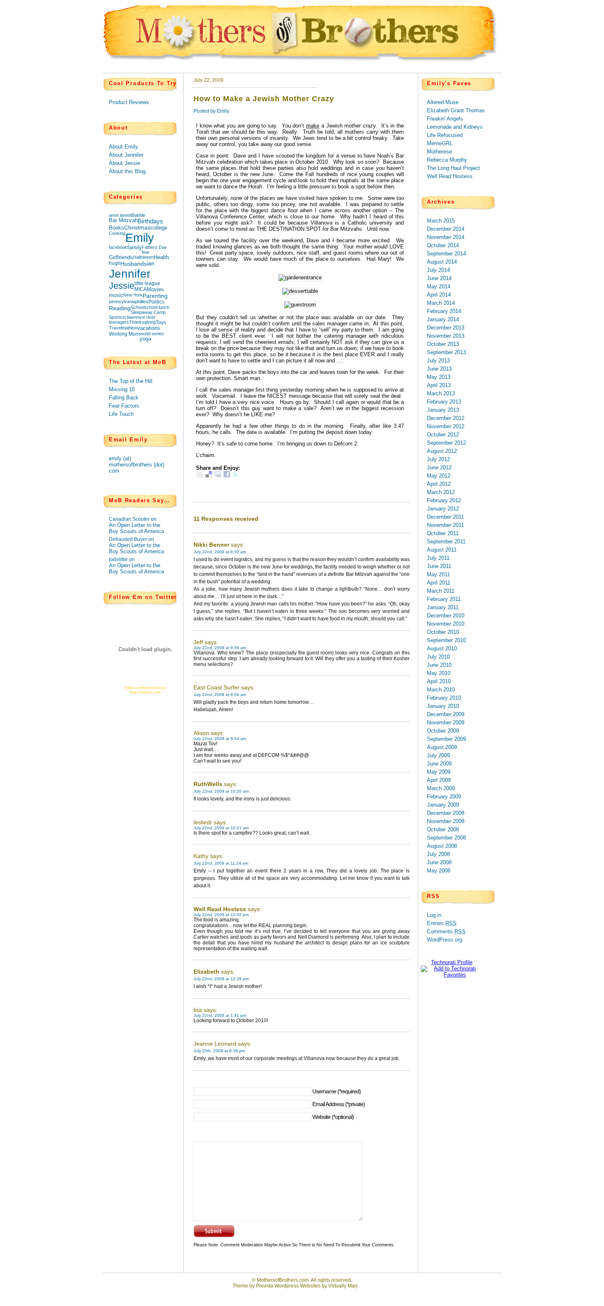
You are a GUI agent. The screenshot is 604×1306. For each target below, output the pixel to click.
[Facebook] (227, 476)
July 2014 (438, 270)
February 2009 (444, 796)
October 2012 (443, 434)
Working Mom (124, 334)
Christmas (137, 228)
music (116, 295)
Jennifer (129, 273)
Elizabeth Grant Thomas (456, 110)
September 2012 (446, 443)
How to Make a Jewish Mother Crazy (264, 99)
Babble (138, 215)
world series (152, 333)
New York (133, 294)
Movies (155, 289)
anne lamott (120, 215)
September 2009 (446, 739)
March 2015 (441, 221)
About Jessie (124, 163)
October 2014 (443, 245)
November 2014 (445, 237)
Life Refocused (445, 135)
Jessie (121, 286)
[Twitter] (236, 476)
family (134, 248)
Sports (115, 317)
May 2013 (438, 377)
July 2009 (438, 755)
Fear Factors (124, 406)
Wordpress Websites (297, 1286)
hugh (114, 263)
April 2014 (439, 295)
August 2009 (442, 747)
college (158, 228)
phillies (141, 301)
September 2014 (446, 254)
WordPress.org (444, 940)
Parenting (155, 295)
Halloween (143, 257)
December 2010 (445, 615)
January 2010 (443, 706)
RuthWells (208, 784)
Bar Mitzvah (123, 220)
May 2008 (438, 871)
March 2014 (441, 303)
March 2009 (441, 788)
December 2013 (445, 328)
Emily (139, 237)
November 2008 (445, 821)
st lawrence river (138, 317)
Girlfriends (121, 257)
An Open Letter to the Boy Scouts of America (136, 528)
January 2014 (443, 319)
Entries (441, 923)
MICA (140, 289)
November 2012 (445, 426)
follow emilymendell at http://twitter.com (145, 689)
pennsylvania (122, 301)
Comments (446, 931)
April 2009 (439, 780)
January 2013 (443, 410)
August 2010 (442, 648)
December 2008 (445, 813)
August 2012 (442, 451)
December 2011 (445, 517)
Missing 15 (122, 389)
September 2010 (446, 640)
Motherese (439, 151)
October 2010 (443, 632)
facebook (118, 247)
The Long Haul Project (453, 168)
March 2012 (441, 492)
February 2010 (444, 698)
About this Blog (127, 171)
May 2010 (438, 673)
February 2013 (444, 402)
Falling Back (123, 397)
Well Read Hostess (220, 909)
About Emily (123, 147)
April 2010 (439, 681)
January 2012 (443, 509)
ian (150, 263)
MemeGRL (439, 143)
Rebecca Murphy (447, 160)
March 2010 (441, 690)
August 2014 (442, 262)
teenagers (119, 322)
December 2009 (445, 714)
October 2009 (443, 731)
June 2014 (439, 278)
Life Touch (121, 414)
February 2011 (444, 599)
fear (146, 252)
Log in (434, 915)
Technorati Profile (452, 962)
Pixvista (264, 1286)
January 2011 (443, 607)
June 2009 (439, 764)
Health (161, 257)
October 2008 (443, 829)
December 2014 (445, 229)
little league (147, 283)
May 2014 (438, 286)
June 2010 (439, 665)
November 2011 (445, 525)
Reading (120, 308)
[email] (217, 476)
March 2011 (440, 591)
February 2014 (444, 311)
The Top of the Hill (130, 381)
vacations (148, 328)
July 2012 (438, 459)
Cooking (117, 233)
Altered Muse (443, 102)
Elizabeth (206, 971)
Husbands (133, 263)
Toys (161, 322)
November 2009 (445, 722)
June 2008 (439, 862)
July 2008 (438, 854)
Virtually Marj (342, 1286)
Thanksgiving (142, 322)
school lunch (156, 307)
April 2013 (439, 385)
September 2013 (446, 352)
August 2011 (441, 550)
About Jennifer (126, 155)
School (137, 307)
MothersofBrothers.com (283, 1280)
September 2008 (446, 838)
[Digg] (199, 476)
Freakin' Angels (445, 119)
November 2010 (445, 624)
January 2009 (443, 805)
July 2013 (438, 360)
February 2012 (444, 500)
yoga (145, 339)
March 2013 (441, 393)
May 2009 (438, 772)
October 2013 (443, 344)
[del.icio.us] (208, 476)
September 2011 (446, 541)
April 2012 (439, 484)
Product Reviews (129, 102)
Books (116, 228)
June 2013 (439, 369)
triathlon (129, 327)
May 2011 (438, 574)
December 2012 (445, 418)
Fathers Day (154, 247)
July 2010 (438, 657)
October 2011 (443, 533)
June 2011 (439, 566)
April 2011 (438, 583)
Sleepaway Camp (148, 312)
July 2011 (438, 558)
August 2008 (442, 846)
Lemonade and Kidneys (455, 127)
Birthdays (150, 221)
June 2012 (439, 467)
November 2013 (445, 336)
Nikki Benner (211, 544)
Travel (115, 327)
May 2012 (438, 476)
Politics (156, 302)
